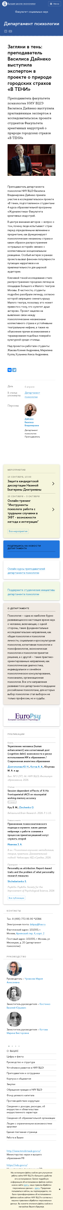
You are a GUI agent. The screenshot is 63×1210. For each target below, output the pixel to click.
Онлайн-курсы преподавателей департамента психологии (26, 571)
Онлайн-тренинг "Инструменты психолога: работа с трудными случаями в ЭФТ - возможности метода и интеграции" (23, 511)
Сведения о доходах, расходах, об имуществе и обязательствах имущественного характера (26, 1109)
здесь (26, 1185)
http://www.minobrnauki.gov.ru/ (24, 1151)
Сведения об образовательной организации (31, 1118)
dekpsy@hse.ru (38, 924)
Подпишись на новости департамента (24, 547)
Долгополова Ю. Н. (18, 766)
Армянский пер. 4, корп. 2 (29, 933)
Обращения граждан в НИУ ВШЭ (24, 1089)
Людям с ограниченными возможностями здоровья (29, 1125)
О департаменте (18, 608)
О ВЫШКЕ (13, 1051)
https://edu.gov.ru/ (17, 1165)
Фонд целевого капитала (20, 1095)
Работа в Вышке (15, 1137)
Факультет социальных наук (31, 11)
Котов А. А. (36, 766)
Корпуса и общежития (19, 1078)
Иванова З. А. (15, 844)
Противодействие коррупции (23, 1100)
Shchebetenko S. (17, 881)
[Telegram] (14, 370)
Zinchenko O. (26, 807)
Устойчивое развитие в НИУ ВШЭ (25, 1067)
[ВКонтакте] (10, 370)
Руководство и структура (21, 1062)
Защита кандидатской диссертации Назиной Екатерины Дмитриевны (24, 485)
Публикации (16, 734)
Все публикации (16, 898)
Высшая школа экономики (21, 3)
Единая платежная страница (22, 1132)
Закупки (11, 1084)
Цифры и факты (15, 1056)
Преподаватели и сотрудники (23, 1073)
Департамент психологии (31, 23)
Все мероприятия (18, 531)
